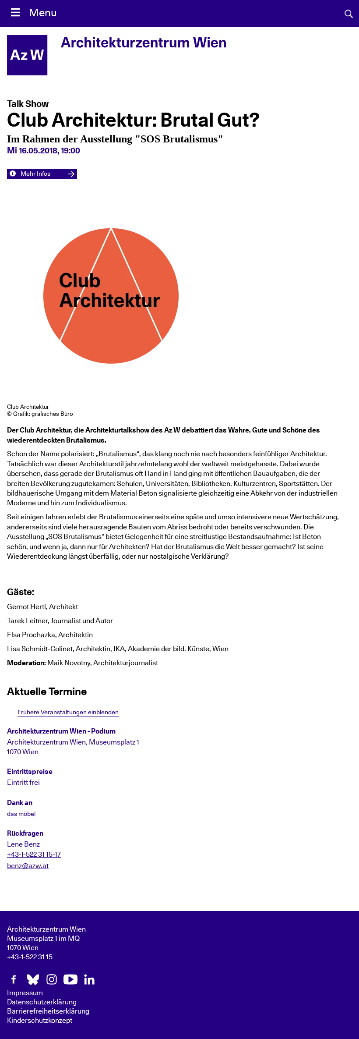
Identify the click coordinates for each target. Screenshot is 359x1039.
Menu (43, 13)
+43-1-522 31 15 (30, 957)
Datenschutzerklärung (42, 1002)
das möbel (21, 814)
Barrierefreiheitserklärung (48, 1011)
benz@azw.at (28, 865)
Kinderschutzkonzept (39, 1020)
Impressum (25, 992)
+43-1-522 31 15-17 (34, 854)
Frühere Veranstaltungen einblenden (68, 712)
